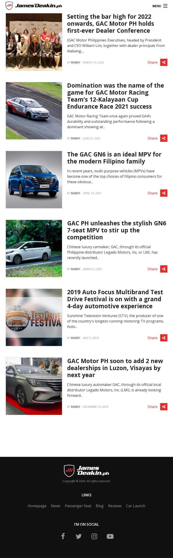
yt (110, 536)
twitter (78, 536)
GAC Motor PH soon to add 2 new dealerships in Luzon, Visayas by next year (115, 368)
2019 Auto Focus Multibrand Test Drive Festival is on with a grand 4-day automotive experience (115, 299)
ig (94, 536)
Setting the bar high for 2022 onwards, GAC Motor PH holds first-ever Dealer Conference (110, 23)
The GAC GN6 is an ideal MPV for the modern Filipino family (114, 157)
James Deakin (21, 6)
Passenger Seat (78, 505)
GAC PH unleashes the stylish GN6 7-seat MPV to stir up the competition (116, 230)
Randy (75, 62)
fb (62, 536)
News (55, 505)
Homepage (37, 505)
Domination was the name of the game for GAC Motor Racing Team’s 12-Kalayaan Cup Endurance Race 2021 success (115, 95)
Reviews (115, 505)
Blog (100, 505)
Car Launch (135, 505)
